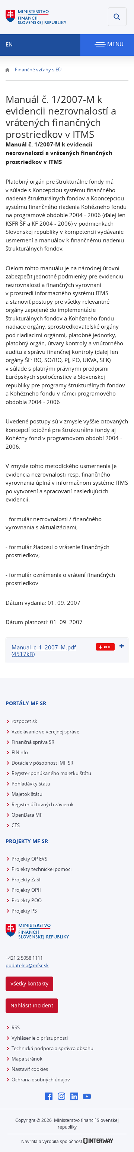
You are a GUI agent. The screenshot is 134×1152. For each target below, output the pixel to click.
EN (9, 44)
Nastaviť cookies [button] (30, 1069)
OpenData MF (27, 814)
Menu (115, 44)
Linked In (76, 1097)
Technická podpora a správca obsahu (52, 1048)
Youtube (89, 1097)
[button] (117, 16)
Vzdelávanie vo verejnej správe (45, 731)
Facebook (51, 1097)
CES (16, 825)
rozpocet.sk (24, 721)
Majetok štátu (27, 794)
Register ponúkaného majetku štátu (51, 773)
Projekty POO (27, 900)
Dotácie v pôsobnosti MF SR (42, 762)
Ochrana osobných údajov (41, 1079)
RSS (16, 1027)
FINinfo (20, 752)
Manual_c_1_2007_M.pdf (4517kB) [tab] (44, 650)
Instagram (63, 1097)
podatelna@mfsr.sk (27, 965)
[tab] (67, 650)
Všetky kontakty (29, 983)
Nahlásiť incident (31, 1005)
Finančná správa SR (33, 742)
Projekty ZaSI (26, 879)
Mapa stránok (27, 1058)
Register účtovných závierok (43, 804)
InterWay (98, 1141)
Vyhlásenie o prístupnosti (40, 1038)
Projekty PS (24, 910)
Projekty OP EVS (29, 858)
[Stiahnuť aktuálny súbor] (105, 647)
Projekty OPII (26, 890)
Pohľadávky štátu (31, 783)
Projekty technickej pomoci (41, 869)
